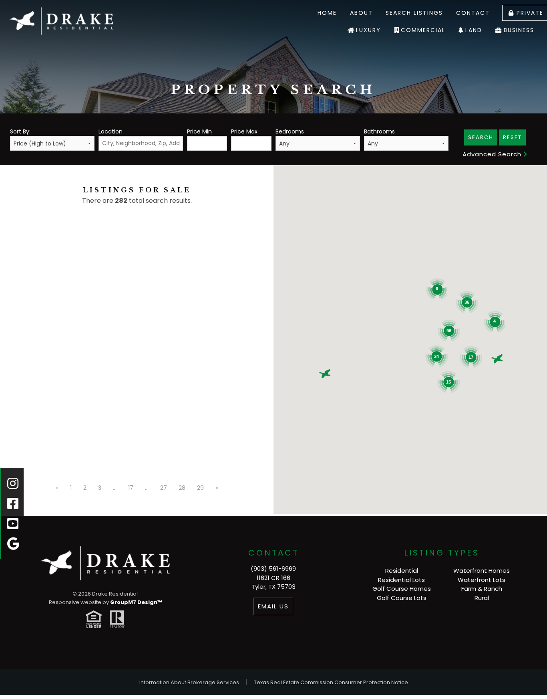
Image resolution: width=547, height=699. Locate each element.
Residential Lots (401, 580)
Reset (512, 137)
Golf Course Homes (401, 588)
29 (200, 488)
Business (519, 30)
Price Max (244, 131)
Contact (473, 13)
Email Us (273, 606)
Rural (482, 598)
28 (182, 488)
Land (473, 30)
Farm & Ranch (481, 588)
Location (111, 131)
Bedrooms (290, 131)
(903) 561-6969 (273, 568)
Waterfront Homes (481, 570)
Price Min (199, 131)
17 (130, 488)
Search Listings (414, 13)
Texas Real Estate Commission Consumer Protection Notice (331, 682)
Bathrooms (379, 131)
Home (327, 13)
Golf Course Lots (401, 598)
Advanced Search (493, 154)
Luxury (368, 30)
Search (480, 137)
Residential (401, 570)
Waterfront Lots (481, 580)
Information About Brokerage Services (189, 682)
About (361, 13)
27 (163, 488)
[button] (324, 374)
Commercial (423, 30)
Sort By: (20, 131)
